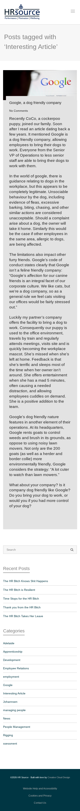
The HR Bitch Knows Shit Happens (25, 581)
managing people (14, 710)
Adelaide (8, 643)
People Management (16, 726)
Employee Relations (16, 668)
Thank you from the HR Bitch (22, 607)
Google (8, 685)
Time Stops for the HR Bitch (21, 598)
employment (11, 676)
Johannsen (10, 701)
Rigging (8, 735)
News (6, 718)
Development (11, 660)
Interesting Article (14, 693)
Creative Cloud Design (59, 777)
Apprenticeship (12, 651)
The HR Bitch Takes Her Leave (23, 616)
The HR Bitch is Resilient (19, 589)
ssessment (10, 743)
